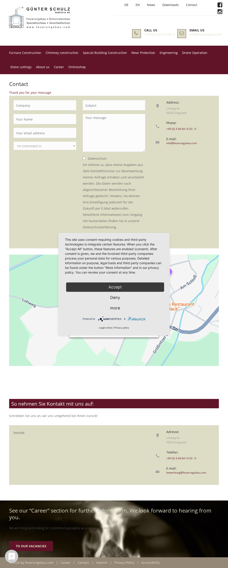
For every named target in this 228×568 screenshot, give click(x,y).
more (115, 308)
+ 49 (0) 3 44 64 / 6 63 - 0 (159, 34)
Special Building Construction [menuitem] (105, 53)
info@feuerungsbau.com (205, 34)
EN (138, 5)
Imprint (101, 562)
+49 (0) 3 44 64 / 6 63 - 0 (181, 129)
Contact (191, 5)
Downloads (170, 5)
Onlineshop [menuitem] (77, 67)
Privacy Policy (124, 562)
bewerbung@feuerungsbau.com (186, 472)
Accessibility (150, 562)
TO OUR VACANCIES (31, 546)
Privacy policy (121, 327)
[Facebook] (220, 6)
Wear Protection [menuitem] (143, 53)
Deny (115, 297)
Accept (115, 287)
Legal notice (105, 327)
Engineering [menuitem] (169, 53)
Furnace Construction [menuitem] (25, 53)
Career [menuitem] (59, 67)
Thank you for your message (30, 92)
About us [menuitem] (42, 67)
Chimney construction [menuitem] (62, 53)
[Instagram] (220, 12)
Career (66, 562)
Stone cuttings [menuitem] (21, 67)
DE (126, 5)
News (151, 5)
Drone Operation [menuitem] (194, 53)
